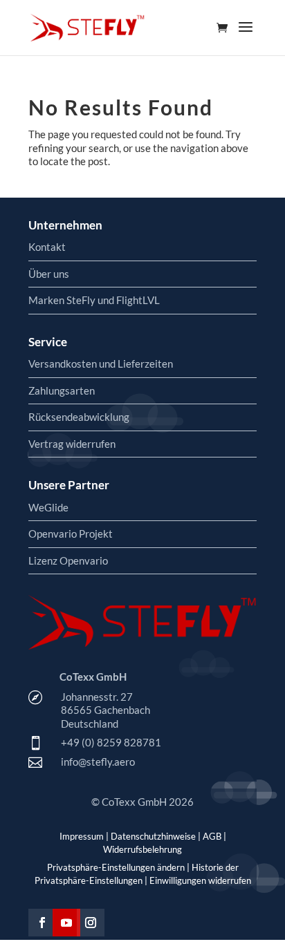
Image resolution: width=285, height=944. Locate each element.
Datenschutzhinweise (153, 836)
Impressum (81, 836)
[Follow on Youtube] (66, 922)
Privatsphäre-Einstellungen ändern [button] (116, 867)
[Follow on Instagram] (90, 922)
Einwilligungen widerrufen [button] (200, 880)
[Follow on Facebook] (42, 922)
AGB (212, 836)
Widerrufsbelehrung (142, 849)
